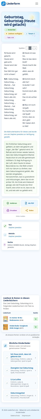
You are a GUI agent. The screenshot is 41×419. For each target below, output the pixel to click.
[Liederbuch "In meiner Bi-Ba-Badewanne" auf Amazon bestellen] (36, 319)
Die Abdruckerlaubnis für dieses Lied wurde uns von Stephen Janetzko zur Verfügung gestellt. (20, 134)
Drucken (13, 210)
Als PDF (31, 203)
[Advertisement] (20, 272)
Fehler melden (20, 216)
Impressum (26, 415)
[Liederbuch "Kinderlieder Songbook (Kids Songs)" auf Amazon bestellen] (36, 327)
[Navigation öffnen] (37, 4)
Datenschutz (15, 415)
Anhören (13, 203)
